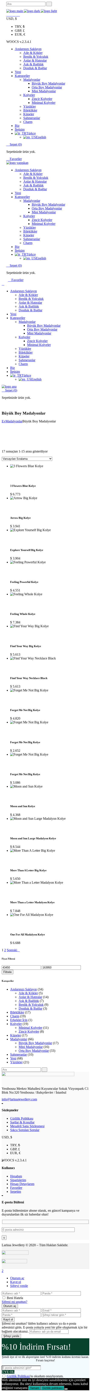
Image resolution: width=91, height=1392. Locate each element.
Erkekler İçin (19, 1020)
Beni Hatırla (15, 1298)
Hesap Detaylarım (22, 1184)
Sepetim (15, 1191)
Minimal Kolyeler (30, 1027)
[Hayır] (66, 1389)
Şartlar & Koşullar (22, 1122)
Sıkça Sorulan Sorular (24, 1130)
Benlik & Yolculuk (31, 1004)
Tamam (34, 1388)
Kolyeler (16, 1024)
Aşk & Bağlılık (29, 1001)
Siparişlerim (18, 1180)
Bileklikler (17, 1012)
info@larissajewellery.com (19, 1099)
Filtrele (7, 972)
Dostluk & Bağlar (30, 1008)
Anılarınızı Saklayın (23, 989)
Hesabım (16, 1176)
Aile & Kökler (28, 993)
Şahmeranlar (18, 1054)
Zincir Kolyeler (29, 1031)
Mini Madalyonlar (31, 1047)
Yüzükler (16, 1062)
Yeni (13, 1058)
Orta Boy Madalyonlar (34, 1050)
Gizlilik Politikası (21, 1118)
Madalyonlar (18, 1039)
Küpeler (15, 1035)
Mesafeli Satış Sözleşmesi (27, 1126)
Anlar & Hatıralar (30, 997)
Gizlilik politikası (53, 1388)
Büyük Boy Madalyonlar (35, 1043)
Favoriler (15, 159)
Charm (14, 1016)
